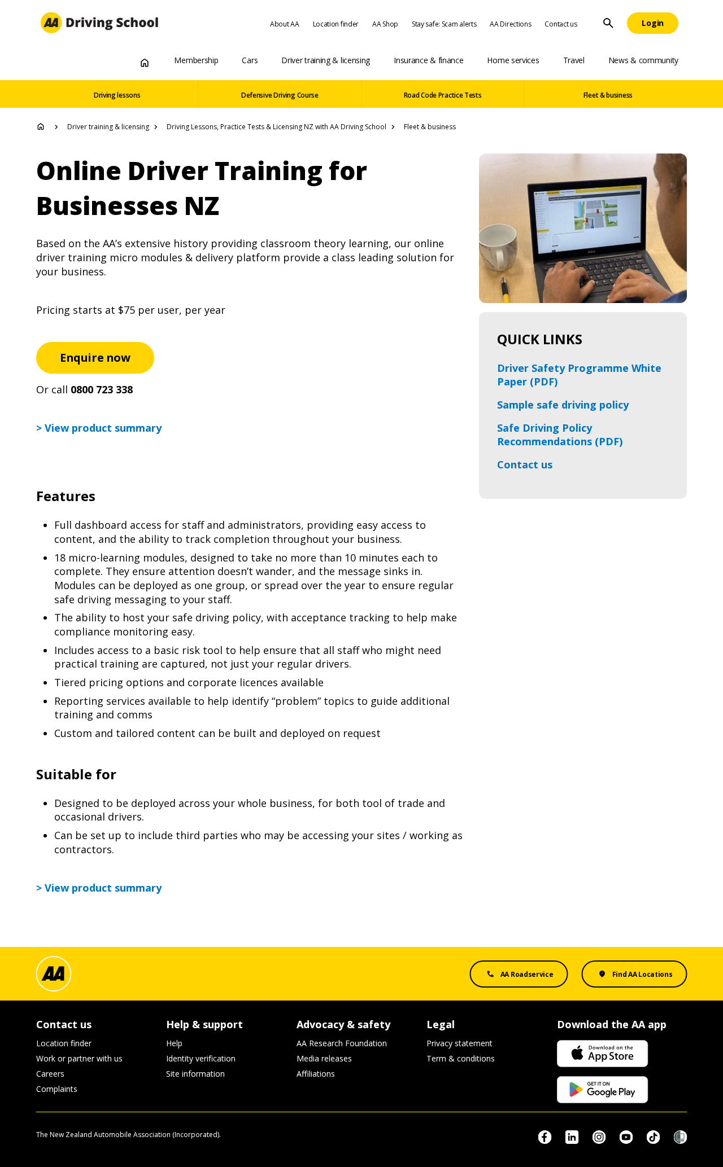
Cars (250, 60)
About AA (284, 24)
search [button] (608, 23)
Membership (196, 60)
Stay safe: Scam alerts (444, 24)
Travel (574, 60)
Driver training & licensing (325, 60)
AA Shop (385, 24)
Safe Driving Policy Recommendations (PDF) (559, 435)
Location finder (336, 24)
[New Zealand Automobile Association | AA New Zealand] (99, 23)
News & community (643, 60)
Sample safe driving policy (563, 404)
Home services (513, 60)
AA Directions (510, 24)
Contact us (561, 24)
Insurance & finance (428, 60)
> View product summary (99, 428)
